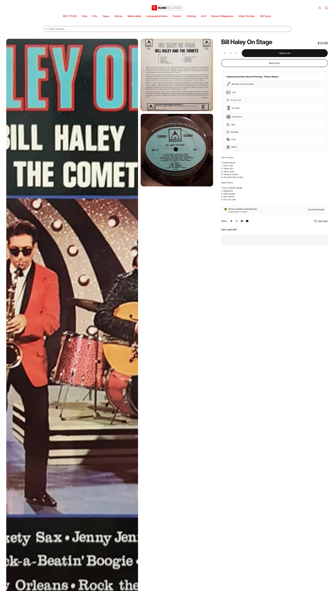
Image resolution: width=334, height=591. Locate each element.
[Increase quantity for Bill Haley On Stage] (237, 53)
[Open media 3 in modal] (177, 150)
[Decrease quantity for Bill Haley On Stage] (224, 53)
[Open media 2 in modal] (177, 75)
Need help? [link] (323, 221)
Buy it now (274, 63)
